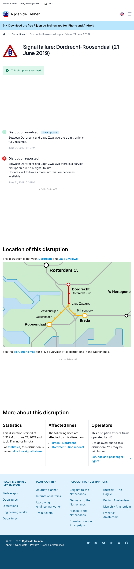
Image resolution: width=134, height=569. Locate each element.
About (9, 544)
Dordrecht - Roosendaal (68, 447)
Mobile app (10, 493)
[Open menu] (130, 14)
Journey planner (47, 490)
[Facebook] (96, 543)
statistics (14, 447)
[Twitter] (88, 543)
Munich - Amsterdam (117, 506)
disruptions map (24, 351)
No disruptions (10, 3)
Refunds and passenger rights (107, 459)
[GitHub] (126, 543)
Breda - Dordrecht (64, 443)
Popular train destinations (89, 481)
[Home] (5, 34)
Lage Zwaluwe (68, 258)
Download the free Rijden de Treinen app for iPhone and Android (51, 25)
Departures (10, 499)
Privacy (34, 544)
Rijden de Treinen (32, 541)
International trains (48, 496)
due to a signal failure (27, 451)
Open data (21, 544)
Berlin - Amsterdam (116, 500)
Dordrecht (45, 258)
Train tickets (44, 513)
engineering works (29, 3)
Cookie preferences (53, 544)
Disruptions (18, 34)
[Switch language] (122, 14)
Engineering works (15, 512)
